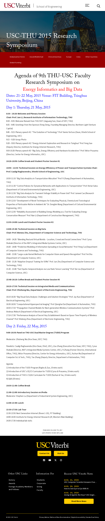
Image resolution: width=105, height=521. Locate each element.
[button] (87, 7)
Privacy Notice (44, 517)
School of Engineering (49, 7)
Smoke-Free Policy (92, 517)
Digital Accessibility (78, 517)
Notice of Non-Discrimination (60, 517)
